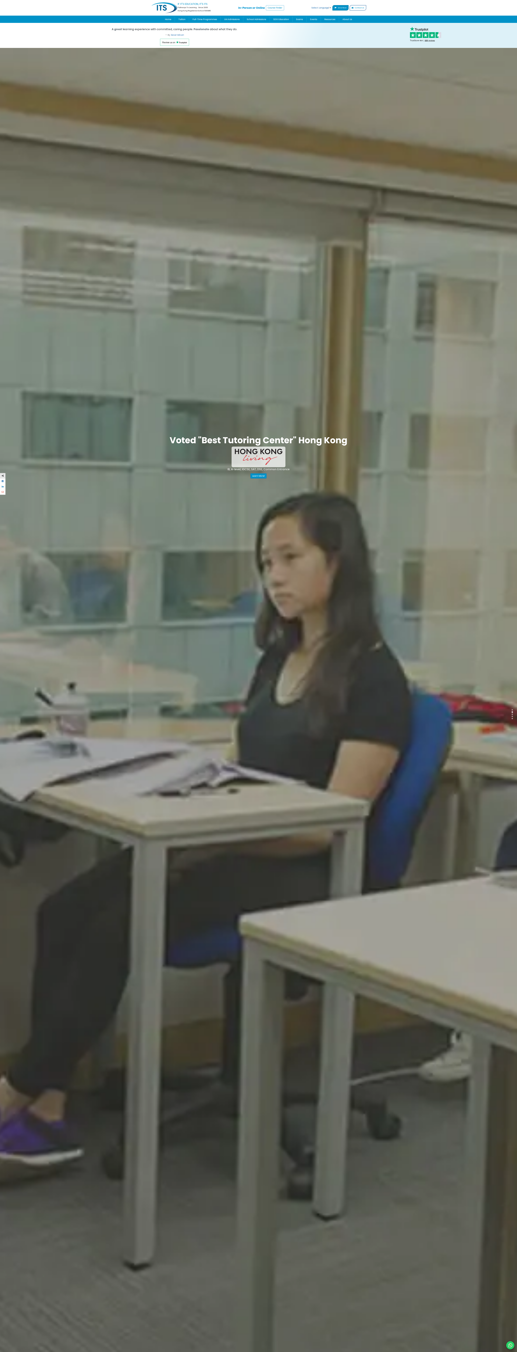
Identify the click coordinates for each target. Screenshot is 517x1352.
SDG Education (281, 19)
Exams (299, 19)
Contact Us (359, 7)
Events (313, 19)
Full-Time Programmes (205, 19)
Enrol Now (342, 7)
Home (168, 19)
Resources (329, 19)
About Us (347, 19)
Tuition (181, 19)
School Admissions (256, 19)
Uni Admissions (232, 19)
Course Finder (275, 7)
